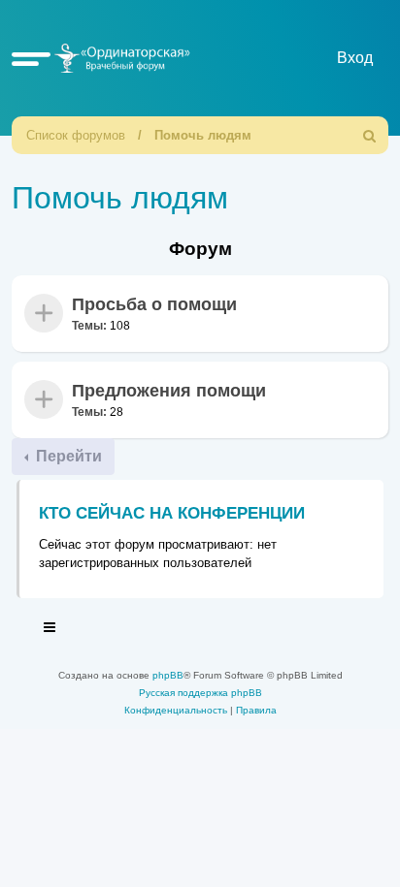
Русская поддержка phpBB (200, 692)
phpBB (167, 675)
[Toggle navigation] (50, 630)
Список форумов (75, 135)
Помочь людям (202, 135)
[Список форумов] (119, 58)
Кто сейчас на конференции (172, 513)
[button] (31, 58)
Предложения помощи (169, 390)
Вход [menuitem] (355, 57)
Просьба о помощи (154, 304)
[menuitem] (370, 135)
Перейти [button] (67, 456)
